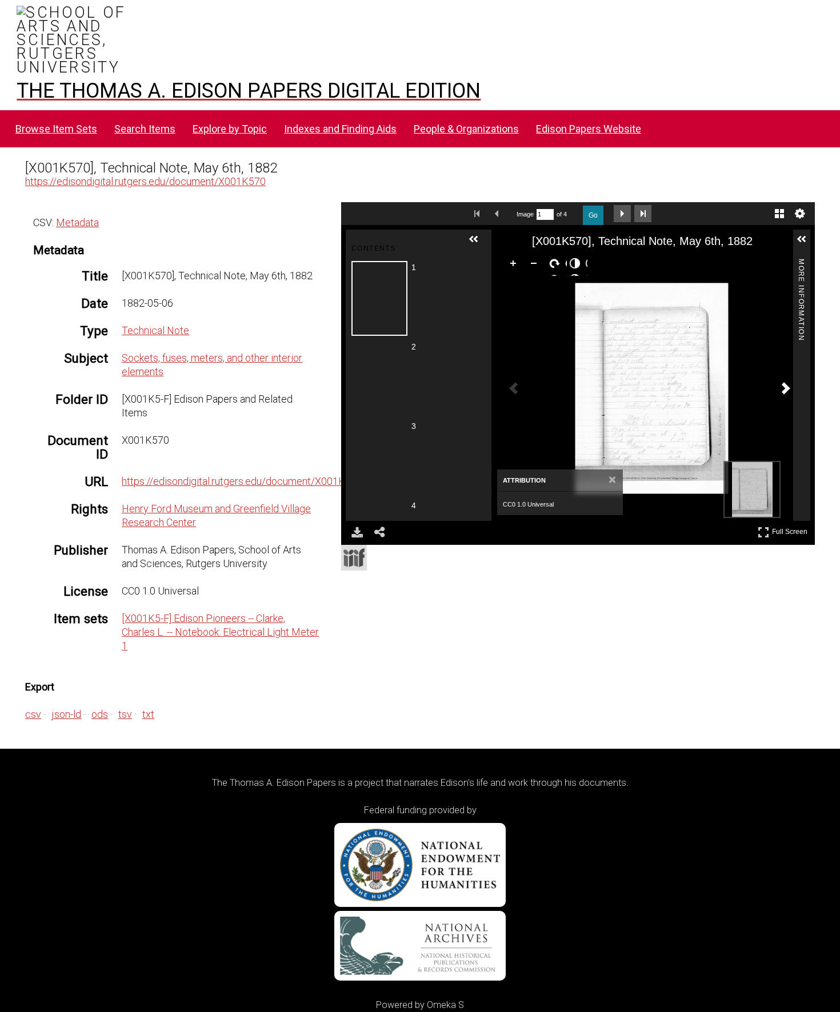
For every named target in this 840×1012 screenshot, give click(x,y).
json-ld (66, 714)
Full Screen (791, 530)
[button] (478, 244)
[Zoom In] (515, 265)
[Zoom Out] (536, 265)
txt (148, 714)
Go (593, 215)
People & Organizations (466, 129)
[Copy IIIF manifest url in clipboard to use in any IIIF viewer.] (354, 558)
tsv (125, 714)
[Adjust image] (577, 265)
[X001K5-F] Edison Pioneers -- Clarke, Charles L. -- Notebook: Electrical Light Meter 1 (220, 632)
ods (99, 714)
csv (33, 714)
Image (525, 214)
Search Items (144, 129)
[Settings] (800, 213)
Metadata (77, 222)
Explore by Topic (230, 129)
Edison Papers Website (588, 129)
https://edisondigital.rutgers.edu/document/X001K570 (145, 181)
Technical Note (155, 330)
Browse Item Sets (56, 129)
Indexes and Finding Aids (340, 129)
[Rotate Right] (556, 265)
